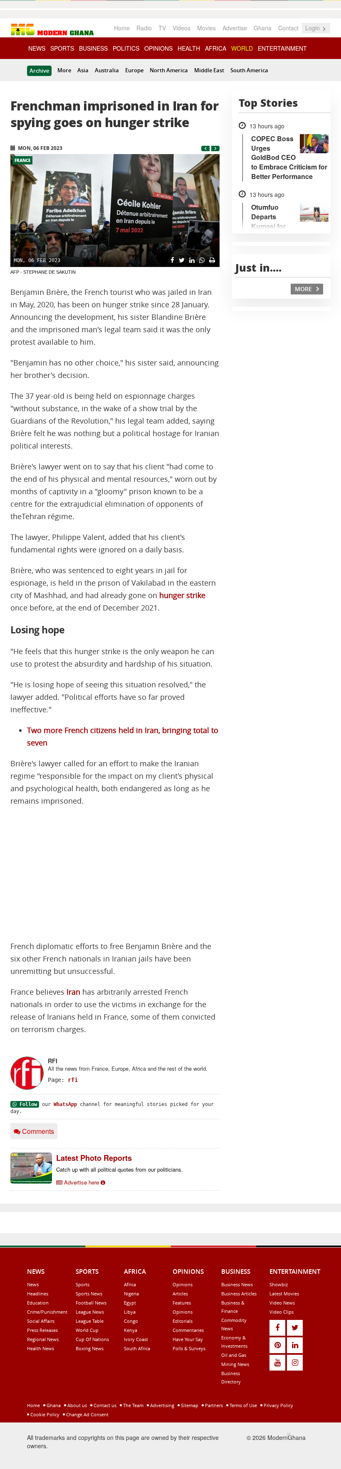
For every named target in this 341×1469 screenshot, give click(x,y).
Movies (206, 28)
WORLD (242, 48)
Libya (130, 1312)
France (22, 160)
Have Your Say (188, 1339)
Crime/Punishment (47, 1312)
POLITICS (126, 48)
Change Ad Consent (87, 1414)
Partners (213, 1405)
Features (182, 1303)
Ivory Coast (136, 1339)
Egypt (130, 1303)
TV (162, 28)
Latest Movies (284, 1293)
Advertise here (81, 1182)
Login (313, 28)
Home (122, 28)
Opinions (183, 1284)
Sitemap (189, 1405)
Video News (282, 1303)
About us (76, 1405)
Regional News (43, 1339)
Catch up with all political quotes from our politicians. (119, 1169)
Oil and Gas (233, 1355)
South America (249, 70)
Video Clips (281, 1312)
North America (169, 70)
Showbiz (278, 1284)
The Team (132, 1405)
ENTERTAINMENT (282, 48)
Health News (40, 1348)
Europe (134, 70)
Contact (288, 28)
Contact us (104, 1405)
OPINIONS (158, 48)
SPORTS (62, 48)
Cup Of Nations (92, 1339)
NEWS (36, 48)
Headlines (37, 1293)
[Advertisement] (115, 874)
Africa (130, 1284)
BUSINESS (93, 48)
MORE (304, 289)
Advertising (161, 1405)
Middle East (209, 70)
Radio (144, 28)
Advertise (234, 28)
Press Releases (42, 1330)
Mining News (235, 1364)
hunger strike (182, 595)
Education (38, 1303)
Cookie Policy (44, 1414)
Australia (107, 70)
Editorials (183, 1321)
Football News (91, 1303)
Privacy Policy (277, 1405)
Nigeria (131, 1293)
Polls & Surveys (189, 1348)
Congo (131, 1321)
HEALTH (189, 48)
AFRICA (215, 48)
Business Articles (239, 1293)
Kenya (130, 1330)
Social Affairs (40, 1321)
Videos (181, 28)
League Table (90, 1321)
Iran (73, 992)
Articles (180, 1293)
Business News (237, 1284)
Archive (39, 70)
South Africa (137, 1348)
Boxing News (90, 1348)
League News (90, 1312)
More (64, 70)
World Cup (87, 1330)
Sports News (89, 1293)
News (33, 1284)
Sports (82, 1284)
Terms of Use (242, 1405)
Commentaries (188, 1330)
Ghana (263, 28)
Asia (83, 70)
